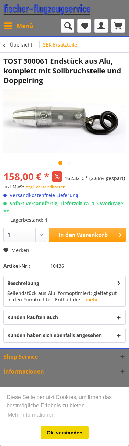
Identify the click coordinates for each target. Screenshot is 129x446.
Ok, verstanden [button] (65, 432)
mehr (91, 299)
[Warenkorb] (118, 26)
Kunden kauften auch (32, 317)
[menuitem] (18, 26)
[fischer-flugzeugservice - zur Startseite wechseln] (46, 9)
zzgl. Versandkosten (46, 187)
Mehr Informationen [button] (31, 415)
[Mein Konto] (101, 26)
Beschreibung (23, 283)
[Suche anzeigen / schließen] (67, 26)
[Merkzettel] (84, 26)
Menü (25, 26)
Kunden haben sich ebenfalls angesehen (54, 335)
